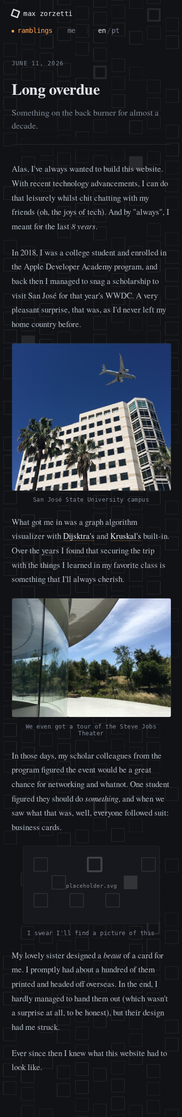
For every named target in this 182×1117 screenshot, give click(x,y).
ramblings (34, 30)
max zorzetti (47, 13)
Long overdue (55, 88)
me (71, 30)
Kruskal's (125, 535)
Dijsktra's (79, 535)
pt (115, 30)
